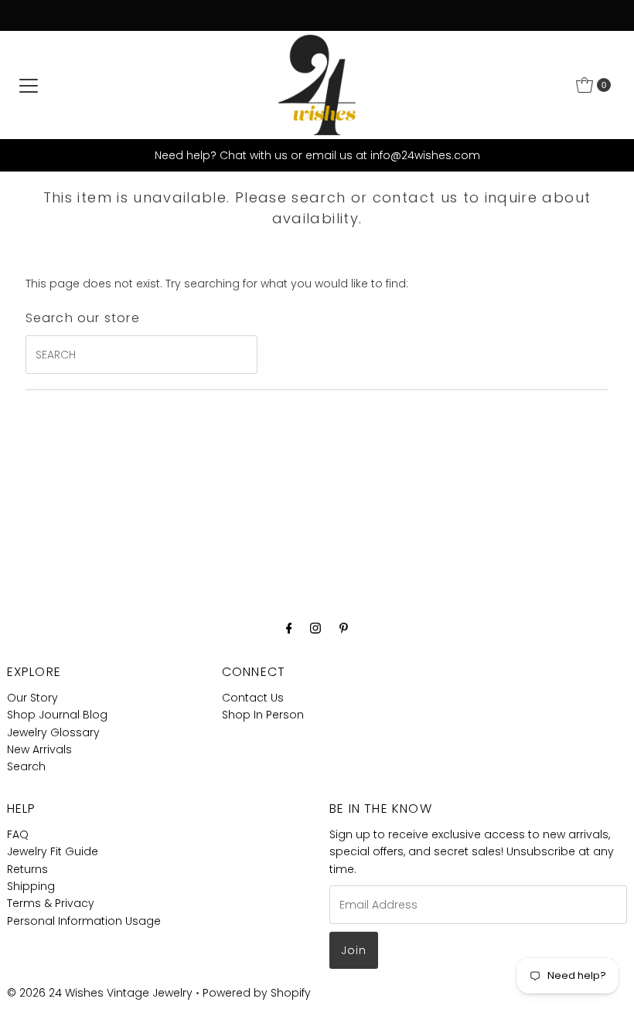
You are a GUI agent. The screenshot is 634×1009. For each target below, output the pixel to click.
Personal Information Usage (84, 921)
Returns (27, 869)
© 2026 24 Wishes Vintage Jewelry (101, 993)
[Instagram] (315, 628)
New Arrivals (39, 749)
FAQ (18, 834)
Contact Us (253, 697)
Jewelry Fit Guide (52, 851)
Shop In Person (263, 714)
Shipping (31, 886)
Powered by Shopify (257, 993)
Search (26, 766)
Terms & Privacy (50, 903)
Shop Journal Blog (57, 714)
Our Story (32, 697)
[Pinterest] (343, 628)
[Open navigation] (28, 85)
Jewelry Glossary (53, 732)
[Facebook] (289, 628)
